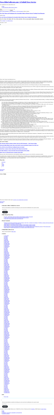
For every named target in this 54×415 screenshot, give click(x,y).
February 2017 (6, 344)
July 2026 (5, 236)
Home (3, 6)
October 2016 (6, 347)
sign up (27, 154)
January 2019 (6, 322)
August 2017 (6, 338)
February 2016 (6, 355)
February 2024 (6, 264)
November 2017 (7, 335)
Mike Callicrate (6, 224)
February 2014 (6, 378)
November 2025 (7, 244)
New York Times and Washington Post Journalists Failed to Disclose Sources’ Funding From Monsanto (22, 13)
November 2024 (7, 255)
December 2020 (7, 300)
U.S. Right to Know (9, 20)
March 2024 (6, 263)
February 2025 (6, 252)
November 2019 (7, 312)
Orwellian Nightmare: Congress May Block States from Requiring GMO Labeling (14, 150)
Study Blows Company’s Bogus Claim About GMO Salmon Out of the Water (13, 148)
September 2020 (7, 303)
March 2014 (6, 377)
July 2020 (5, 305)
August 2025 (6, 247)
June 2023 (6, 271)
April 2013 (6, 387)
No (19, 11)
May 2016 (6, 352)
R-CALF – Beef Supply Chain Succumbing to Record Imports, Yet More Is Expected (18, 216)
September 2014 (7, 371)
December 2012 (7, 391)
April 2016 (6, 353)
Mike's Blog (14, 231)
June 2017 (6, 340)
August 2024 (6, 258)
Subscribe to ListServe (6, 413)
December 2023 (7, 266)
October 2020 (6, 302)
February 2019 (6, 321)
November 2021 (7, 289)
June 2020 (6, 306)
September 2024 (7, 257)
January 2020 (6, 310)
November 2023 (7, 267)
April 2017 (6, 342)
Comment (21, 11)
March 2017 (6, 343)
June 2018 (6, 328)
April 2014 (6, 376)
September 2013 (7, 383)
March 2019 (6, 320)
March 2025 (6, 251)
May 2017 (6, 341)
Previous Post (2, 169)
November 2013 (7, 381)
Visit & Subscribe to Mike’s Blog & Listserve (9, 7)
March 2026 (6, 240)
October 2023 (6, 268)
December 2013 (7, 380)
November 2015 (7, 358)
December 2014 (7, 368)
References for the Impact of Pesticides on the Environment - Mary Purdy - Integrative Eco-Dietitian (20, 222)
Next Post (1, 170)
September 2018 (7, 326)
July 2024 (5, 259)
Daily (4, 15)
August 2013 (6, 384)
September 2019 (7, 314)
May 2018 (6, 329)
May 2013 (6, 386)
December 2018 (7, 323)
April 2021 (6, 296)
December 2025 (7, 243)
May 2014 (6, 375)
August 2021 (6, 292)
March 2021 (6, 297)
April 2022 (6, 285)
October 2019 (6, 313)
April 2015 (6, 365)
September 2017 (7, 337)
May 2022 (6, 284)
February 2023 (6, 275)
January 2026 (6, 242)
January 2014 (6, 379)
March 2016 (6, 354)
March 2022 (6, 286)
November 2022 (7, 278)
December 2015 (7, 357)
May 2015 (6, 364)
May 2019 (6, 318)
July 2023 (5, 270)
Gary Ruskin (3, 20)
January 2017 (6, 345)
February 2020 (6, 309)
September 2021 (7, 291)
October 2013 (6, 382)
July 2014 (5, 373)
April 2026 (6, 239)
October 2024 (6, 256)
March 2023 (6, 274)
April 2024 (6, 262)
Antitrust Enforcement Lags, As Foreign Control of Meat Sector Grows (22, 227)
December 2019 (7, 311)
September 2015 (7, 360)
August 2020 (6, 304)
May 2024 (6, 261)
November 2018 (7, 324)
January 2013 (6, 390)
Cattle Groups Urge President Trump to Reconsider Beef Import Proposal (16, 217)
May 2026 (6, 238)
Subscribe (5, 406)
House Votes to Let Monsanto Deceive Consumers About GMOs (11, 152)
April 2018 (6, 330)
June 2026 (6, 237)
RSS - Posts (6, 396)
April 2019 (6, 319)
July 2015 (5, 362)
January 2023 (6, 276)
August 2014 (6, 372)
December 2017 (7, 334)
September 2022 (7, 280)
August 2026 (6, 235)
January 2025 (6, 253)
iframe (3, 411)
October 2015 (6, 359)
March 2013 (6, 388)
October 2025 (6, 245)
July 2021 (5, 293)
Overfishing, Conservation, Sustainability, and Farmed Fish (12, 412)
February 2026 (6, 241)
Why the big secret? (47, 226)
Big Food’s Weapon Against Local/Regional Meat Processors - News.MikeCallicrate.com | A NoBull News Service (23, 226)
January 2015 (6, 367)
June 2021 (6, 294)
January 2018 (6, 333)
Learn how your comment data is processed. (20, 199)
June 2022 (6, 283)
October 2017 (6, 336)
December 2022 (7, 277)
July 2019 (5, 316)
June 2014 (6, 374)
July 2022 (5, 282)
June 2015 (6, 363)
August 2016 (6, 349)
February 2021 (6, 298)
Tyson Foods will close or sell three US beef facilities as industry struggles (23, 224)
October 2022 (6, 279)
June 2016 (6, 351)
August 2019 (6, 315)
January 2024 (6, 265)
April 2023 (6, 273)
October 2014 (6, 370)
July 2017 (5, 339)
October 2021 (6, 290)
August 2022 (6, 281)
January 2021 (6, 299)
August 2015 (6, 361)
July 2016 (5, 350)
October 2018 (6, 325)
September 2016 (7, 348)
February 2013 (6, 389)
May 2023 (6, 272)
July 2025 (5, 248)
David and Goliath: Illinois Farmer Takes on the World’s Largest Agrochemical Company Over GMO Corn (19, 145)
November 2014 (7, 369)
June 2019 (6, 317)
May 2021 (6, 295)
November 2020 (7, 301)
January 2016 (6, 356)
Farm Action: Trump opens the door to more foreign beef (13, 218)
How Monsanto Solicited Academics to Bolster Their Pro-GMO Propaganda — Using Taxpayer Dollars (18, 143)
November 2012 (7, 392)
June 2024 (6, 260)
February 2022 (6, 287)
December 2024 (7, 254)
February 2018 (6, 332)
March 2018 (6, 331)
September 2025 (7, 246)
